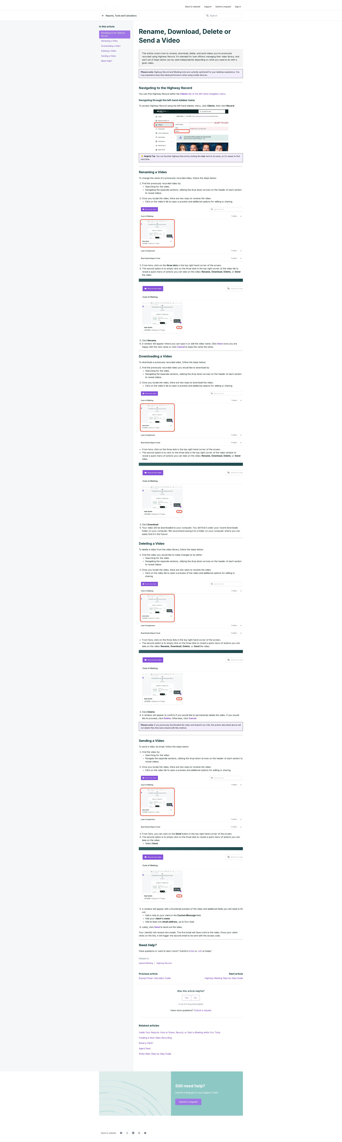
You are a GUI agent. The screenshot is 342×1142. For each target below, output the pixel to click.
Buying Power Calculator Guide (155, 978)
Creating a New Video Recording (155, 1037)
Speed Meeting (146, 963)
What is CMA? (146, 1043)
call (199, 951)
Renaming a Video (109, 41)
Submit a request (223, 6)
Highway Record (164, 963)
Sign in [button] (238, 6)
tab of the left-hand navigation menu (202, 93)
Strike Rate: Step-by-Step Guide (155, 1053)
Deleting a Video (108, 51)
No (195, 997)
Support (207, 6)
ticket (191, 951)
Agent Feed (144, 1048)
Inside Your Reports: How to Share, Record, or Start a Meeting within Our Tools (179, 1032)
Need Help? (106, 61)
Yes (186, 997)
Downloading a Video (111, 46)
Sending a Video (108, 56)
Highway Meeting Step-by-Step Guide (224, 978)
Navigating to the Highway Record (113, 34)
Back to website (192, 6)
